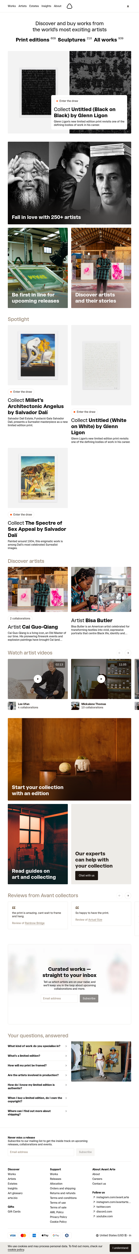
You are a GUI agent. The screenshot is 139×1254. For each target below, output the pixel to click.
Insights (46, 6)
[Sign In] (128, 6)
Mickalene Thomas (93, 704)
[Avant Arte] (69, 6)
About (57, 6)
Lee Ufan (23, 704)
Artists (22, 6)
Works (12, 6)
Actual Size (95, 919)
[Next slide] (128, 653)
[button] (38, 679)
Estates (34, 6)
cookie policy (16, 1249)
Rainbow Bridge (35, 923)
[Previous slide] (119, 653)
